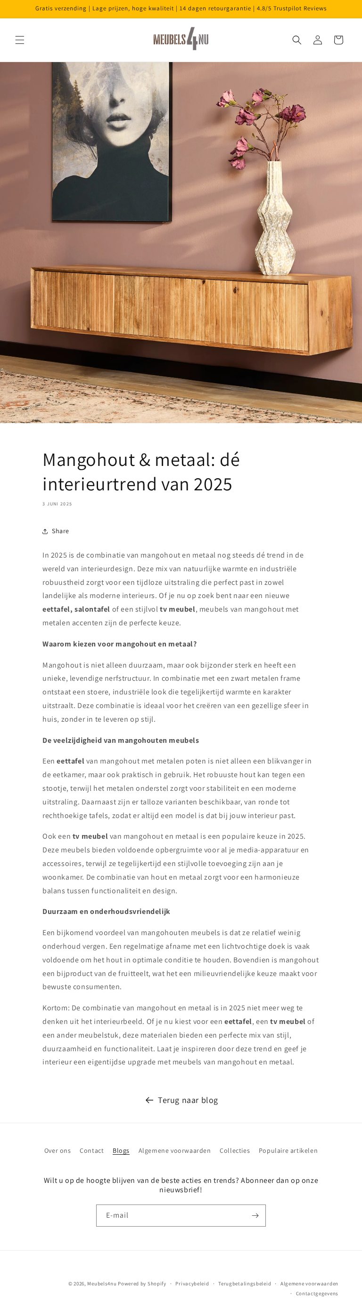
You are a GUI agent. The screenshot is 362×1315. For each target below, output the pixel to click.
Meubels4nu (101, 1283)
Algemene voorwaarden (175, 1150)
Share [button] (60, 531)
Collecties (235, 1150)
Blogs (121, 1150)
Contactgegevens (317, 1293)
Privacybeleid (192, 1283)
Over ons (57, 1150)
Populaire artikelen (288, 1150)
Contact (92, 1150)
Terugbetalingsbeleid (244, 1283)
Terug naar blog (188, 1100)
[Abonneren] (255, 1216)
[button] (19, 40)
